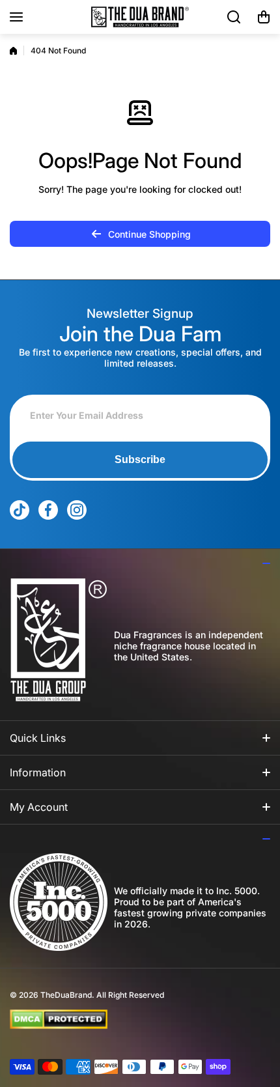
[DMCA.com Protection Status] (129, 1019)
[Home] (13, 51)
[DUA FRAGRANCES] (140, 17)
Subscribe (140, 459)
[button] (263, 16)
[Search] (234, 16)
